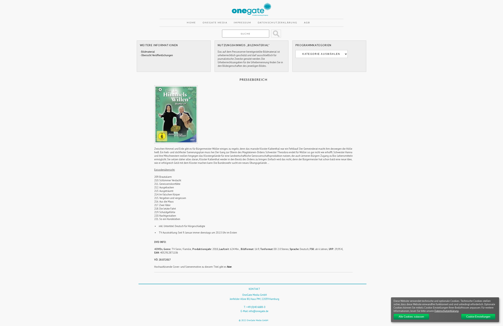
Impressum (242, 22)
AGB (307, 22)
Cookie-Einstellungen (478, 316)
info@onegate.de (258, 311)
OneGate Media (215, 22)
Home (191, 22)
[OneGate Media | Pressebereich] (251, 4)
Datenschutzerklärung (277, 22)
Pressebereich (254, 79)
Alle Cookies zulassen (411, 316)
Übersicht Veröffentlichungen (157, 55)
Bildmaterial (148, 51)
